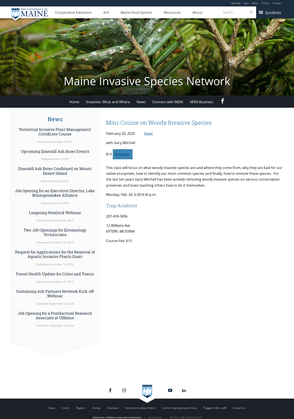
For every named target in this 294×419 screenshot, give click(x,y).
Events (66, 408)
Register (122, 154)
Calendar (236, 3)
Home (74, 102)
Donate (96, 408)
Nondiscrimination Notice (140, 408)
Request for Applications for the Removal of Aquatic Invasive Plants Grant (55, 254)
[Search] (251, 12)
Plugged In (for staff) (214, 408)
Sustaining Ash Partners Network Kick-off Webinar (55, 294)
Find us (265, 3)
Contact (276, 3)
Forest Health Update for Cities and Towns (55, 273)
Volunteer (113, 408)
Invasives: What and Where (108, 102)
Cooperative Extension (73, 12)
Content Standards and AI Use (179, 408)
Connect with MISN (167, 102)
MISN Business (202, 102)
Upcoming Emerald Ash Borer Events (55, 151)
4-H (106, 12)
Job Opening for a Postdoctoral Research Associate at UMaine (55, 316)
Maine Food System (136, 12)
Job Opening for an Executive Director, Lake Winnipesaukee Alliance (55, 193)
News (255, 3)
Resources (172, 12)
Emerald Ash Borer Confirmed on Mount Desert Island (55, 171)
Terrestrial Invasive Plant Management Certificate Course (55, 132)
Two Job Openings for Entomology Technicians (55, 232)
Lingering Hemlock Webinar (55, 212)
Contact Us (239, 408)
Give (246, 3)
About (197, 12)
